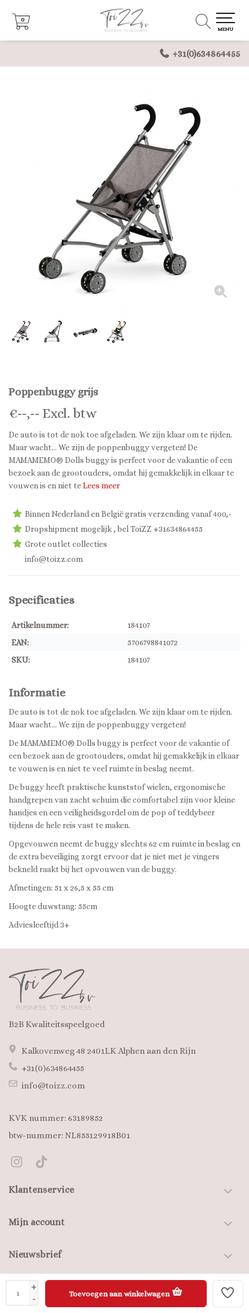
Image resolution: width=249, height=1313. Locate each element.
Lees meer (101, 485)
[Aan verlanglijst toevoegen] (228, 1293)
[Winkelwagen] (21, 26)
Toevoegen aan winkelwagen (120, 1293)
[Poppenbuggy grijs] (124, 194)
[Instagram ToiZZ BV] (21, 1163)
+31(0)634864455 (206, 53)
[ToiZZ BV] (124, 20)
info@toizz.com (53, 1085)
